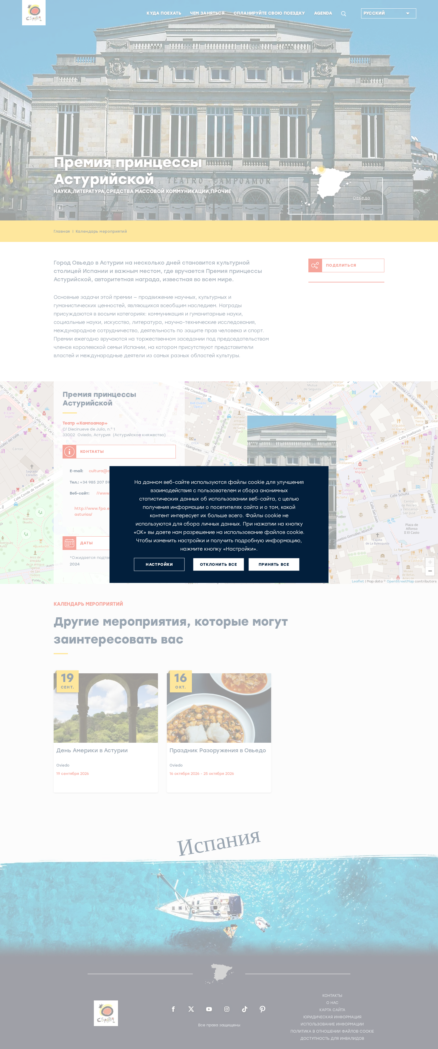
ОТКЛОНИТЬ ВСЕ (218, 564)
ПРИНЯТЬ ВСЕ (274, 564)
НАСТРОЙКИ (159, 564)
